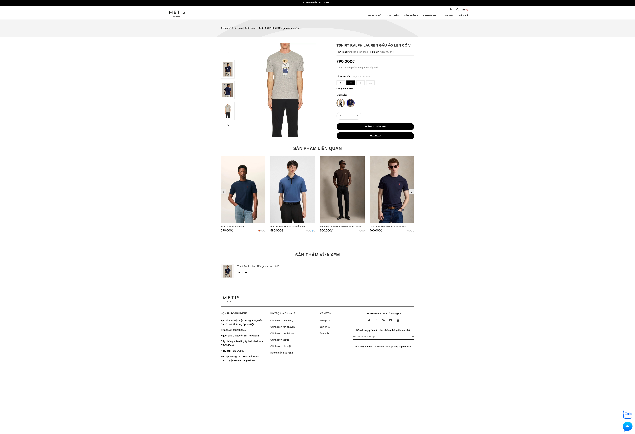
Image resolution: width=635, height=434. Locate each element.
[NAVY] (261, 230)
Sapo (409, 346)
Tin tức (449, 15)
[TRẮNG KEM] (364, 230)
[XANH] (312, 230)
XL (370, 82)
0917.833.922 (327, 3)
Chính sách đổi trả (279, 339)
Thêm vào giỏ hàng (375, 127)
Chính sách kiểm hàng (281, 320)
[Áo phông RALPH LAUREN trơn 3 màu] (342, 189)
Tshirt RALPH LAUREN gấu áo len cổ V (258, 266)
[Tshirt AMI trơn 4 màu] (243, 189)
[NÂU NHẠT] (362, 230)
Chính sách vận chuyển (282, 327)
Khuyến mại (430, 15)
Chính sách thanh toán (282, 333)
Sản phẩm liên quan (317, 148)
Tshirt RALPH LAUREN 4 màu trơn (388, 226)
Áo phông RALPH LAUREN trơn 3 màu (340, 226)
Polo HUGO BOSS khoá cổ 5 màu (288, 226)
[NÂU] (259, 230)
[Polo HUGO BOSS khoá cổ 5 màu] (292, 189)
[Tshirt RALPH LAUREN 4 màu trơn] (392, 189)
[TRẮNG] (264, 230)
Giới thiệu (393, 15)
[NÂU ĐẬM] (360, 230)
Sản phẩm (410, 15)
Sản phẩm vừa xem (317, 254)
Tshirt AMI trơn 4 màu (232, 226)
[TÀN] (413, 230)
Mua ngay (375, 136)
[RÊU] (309, 230)
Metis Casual (383, 346)
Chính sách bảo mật (280, 346)
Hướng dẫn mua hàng (281, 352)
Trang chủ (374, 15)
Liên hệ (463, 15)
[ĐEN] (263, 230)
